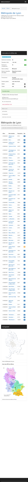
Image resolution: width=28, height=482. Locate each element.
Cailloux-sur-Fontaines (12, 143)
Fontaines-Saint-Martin (12, 195)
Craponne (11, 173)
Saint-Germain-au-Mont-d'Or (12, 283)
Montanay (11, 240)
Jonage (11, 216)
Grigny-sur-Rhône (11, 210)
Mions (10, 237)
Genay (10, 205)
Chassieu (11, 160)
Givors (10, 207)
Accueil (3, 8)
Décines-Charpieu (11, 182)
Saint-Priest (12, 286)
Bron (10, 140)
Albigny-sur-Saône (11, 136)
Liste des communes (6, 117)
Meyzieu (11, 235)
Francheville (12, 202)
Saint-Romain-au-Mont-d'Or (12, 289)
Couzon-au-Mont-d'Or (11, 170)
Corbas (11, 166)
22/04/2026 (4, 111)
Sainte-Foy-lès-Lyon (12, 293)
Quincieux (11, 254)
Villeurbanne (12, 319)
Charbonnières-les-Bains (12, 154)
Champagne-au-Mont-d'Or (12, 150)
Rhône (8, 8)
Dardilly (11, 179)
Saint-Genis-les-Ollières (12, 279)
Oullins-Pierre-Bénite (12, 247)
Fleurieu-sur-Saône (12, 191)
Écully (10, 185)
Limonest (11, 225)
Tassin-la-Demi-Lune (12, 307)
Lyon (10, 230)
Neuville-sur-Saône (12, 243)
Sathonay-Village (11, 301)
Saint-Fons (11, 272)
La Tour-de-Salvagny (11, 222)
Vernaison (11, 317)
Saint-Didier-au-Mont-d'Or (12, 269)
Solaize (11, 304)
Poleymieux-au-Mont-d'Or (12, 251)
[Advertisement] (14, 36)
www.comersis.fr (5, 2)
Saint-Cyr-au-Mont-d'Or (12, 265)
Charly (10, 157)
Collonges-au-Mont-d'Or (12, 163)
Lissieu (11, 227)
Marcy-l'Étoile (12, 232)
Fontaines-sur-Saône (12, 199)
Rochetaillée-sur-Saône (12, 261)
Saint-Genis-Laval (11, 275)
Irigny (10, 213)
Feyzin (10, 188)
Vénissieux (11, 314)
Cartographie (5, 114)
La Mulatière (12, 219)
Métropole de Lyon (16, 8)
